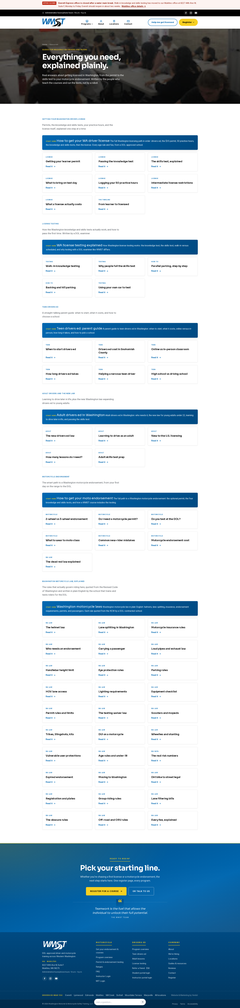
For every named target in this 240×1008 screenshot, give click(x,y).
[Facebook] (186, 13)
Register (187, 22)
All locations (160, 995)
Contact (172, 973)
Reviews (172, 968)
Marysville (148, 995)
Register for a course (104, 891)
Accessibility (193, 1004)
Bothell (120, 995)
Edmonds (89, 995)
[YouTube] (196, 13)
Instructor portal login (142, 977)
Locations (173, 958)
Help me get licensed (163, 22)
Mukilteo (100, 995)
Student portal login (141, 973)
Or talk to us (141, 891)
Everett (68, 995)
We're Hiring (173, 954)
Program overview (104, 957)
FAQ (98, 971)
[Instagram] (191, 13)
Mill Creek (110, 995)
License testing (139, 963)
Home (44, 44)
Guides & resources (177, 963)
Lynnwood (78, 995)
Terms (182, 1004)
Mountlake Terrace (133, 995)
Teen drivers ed (139, 954)
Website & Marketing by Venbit (184, 995)
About (171, 949)
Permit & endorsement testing (109, 962)
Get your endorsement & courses (107, 951)
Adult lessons (138, 958)
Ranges (99, 967)
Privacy (175, 1004)
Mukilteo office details (134, 6)
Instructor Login (103, 976)
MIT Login (100, 981)
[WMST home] (54, 22)
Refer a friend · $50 (141, 968)
